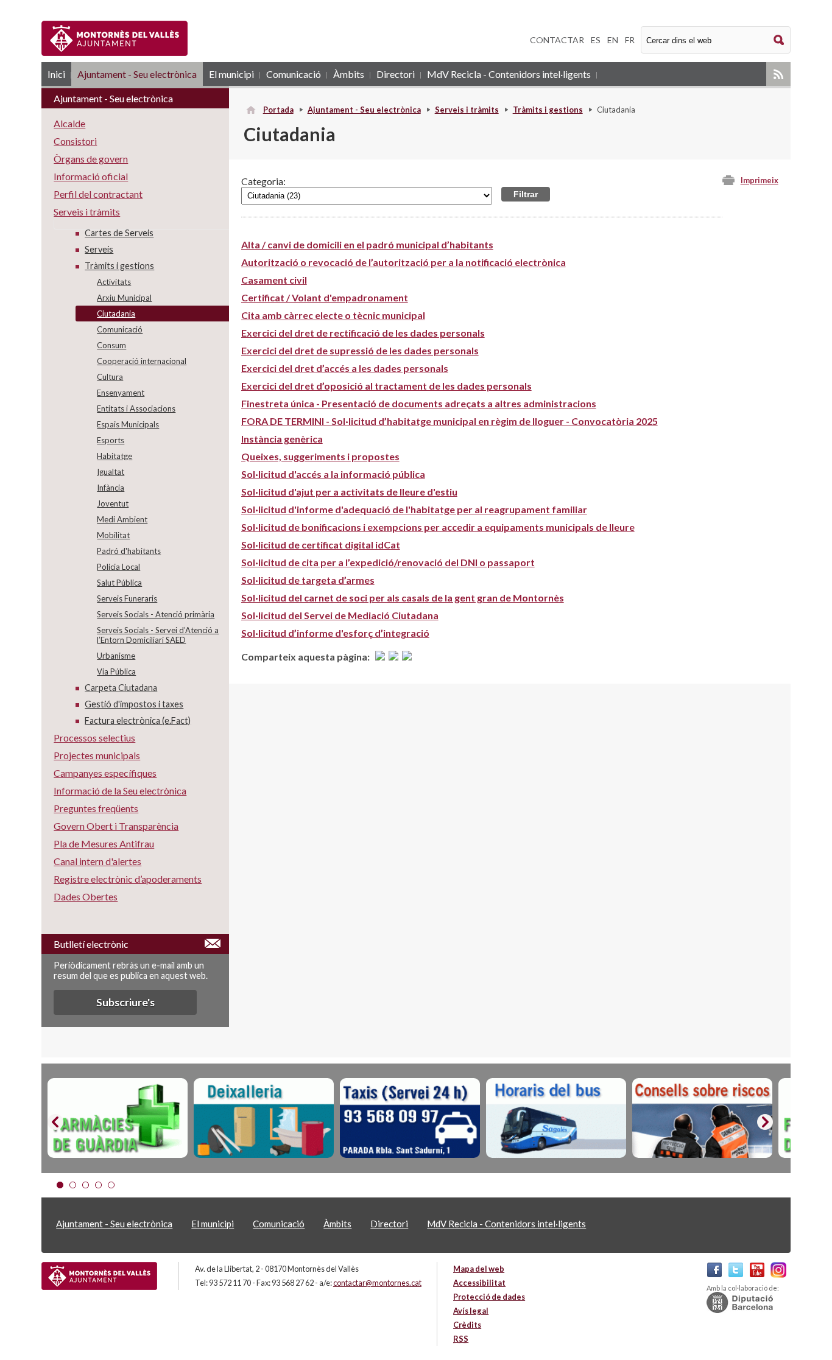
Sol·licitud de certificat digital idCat (320, 544)
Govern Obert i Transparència (116, 826)
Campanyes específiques (105, 773)
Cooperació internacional (141, 361)
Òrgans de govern (91, 158)
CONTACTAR (557, 40)
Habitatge (114, 456)
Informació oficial (91, 176)
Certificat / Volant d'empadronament (324, 297)
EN (612, 40)
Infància (110, 487)
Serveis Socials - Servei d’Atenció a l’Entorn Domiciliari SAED (158, 635)
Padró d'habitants (129, 551)
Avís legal (470, 1311)
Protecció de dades (489, 1297)
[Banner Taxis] (410, 1118)
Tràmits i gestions (548, 109)
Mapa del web (478, 1269)
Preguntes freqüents (96, 808)
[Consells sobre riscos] (702, 1118)
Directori (395, 74)
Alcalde (69, 123)
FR (630, 40)
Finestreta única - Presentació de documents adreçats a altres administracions (418, 403)
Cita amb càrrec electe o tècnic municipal (333, 315)
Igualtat (110, 472)
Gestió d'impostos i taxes (134, 704)
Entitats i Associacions (136, 408)
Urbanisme (116, 656)
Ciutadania (116, 313)
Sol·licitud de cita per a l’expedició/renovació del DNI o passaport (388, 562)
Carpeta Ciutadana (121, 687)
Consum (111, 345)
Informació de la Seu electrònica (120, 790)
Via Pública (116, 671)
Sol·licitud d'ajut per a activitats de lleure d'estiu (349, 491)
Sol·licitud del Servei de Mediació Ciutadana (340, 615)
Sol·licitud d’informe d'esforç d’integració (335, 633)
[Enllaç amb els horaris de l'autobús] (556, 1118)
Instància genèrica (282, 438)
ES (596, 40)
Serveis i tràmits (467, 109)
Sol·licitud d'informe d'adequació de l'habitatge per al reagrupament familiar (414, 509)
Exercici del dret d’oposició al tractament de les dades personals (386, 385)
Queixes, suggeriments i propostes (320, 456)
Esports (110, 440)
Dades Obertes (86, 896)
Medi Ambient (122, 519)
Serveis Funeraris (127, 598)
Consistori (75, 141)
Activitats (114, 282)
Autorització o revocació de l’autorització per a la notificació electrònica (403, 262)
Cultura (110, 377)
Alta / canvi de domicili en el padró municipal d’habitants (367, 244)
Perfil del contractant (98, 194)
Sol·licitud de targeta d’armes (308, 580)
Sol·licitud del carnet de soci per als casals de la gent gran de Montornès (402, 597)
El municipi (231, 74)
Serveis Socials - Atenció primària (155, 614)
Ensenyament (120, 393)
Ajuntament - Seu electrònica (137, 74)
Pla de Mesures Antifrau (104, 843)
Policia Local (118, 567)
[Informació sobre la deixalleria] (264, 1118)
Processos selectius (94, 737)
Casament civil (274, 280)
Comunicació (293, 74)
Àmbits (348, 74)
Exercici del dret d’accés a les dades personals (344, 368)
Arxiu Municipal (124, 298)
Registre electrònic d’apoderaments (128, 879)
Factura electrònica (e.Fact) (138, 720)
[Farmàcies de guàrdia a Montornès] (118, 1118)
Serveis (99, 249)
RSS (778, 74)
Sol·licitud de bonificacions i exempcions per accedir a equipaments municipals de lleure (438, 527)
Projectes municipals (97, 755)
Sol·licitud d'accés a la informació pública (333, 474)
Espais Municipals (128, 424)
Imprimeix (759, 180)
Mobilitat (113, 535)
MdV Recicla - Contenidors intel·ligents (509, 74)
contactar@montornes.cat (377, 1283)
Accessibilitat (479, 1283)
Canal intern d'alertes (97, 861)
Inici (56, 74)
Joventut (113, 503)
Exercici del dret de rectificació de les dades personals (363, 332)
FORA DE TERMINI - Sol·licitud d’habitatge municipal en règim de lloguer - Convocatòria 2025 (449, 421)
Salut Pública (119, 582)
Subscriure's (125, 1002)
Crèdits (467, 1325)
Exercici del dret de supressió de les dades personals (360, 350)
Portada (278, 109)
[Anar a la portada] (99, 1276)
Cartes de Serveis (119, 233)
